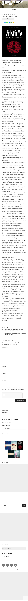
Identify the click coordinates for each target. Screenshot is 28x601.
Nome (4, 366)
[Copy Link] (13, 22)
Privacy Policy (5, 556)
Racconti (6, 327)
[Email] (11, 22)
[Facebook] (3, 22)
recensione (7, 333)
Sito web (4, 380)
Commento (5, 347)
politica (18, 332)
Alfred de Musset (6, 428)
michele (14, 14)
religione (13, 333)
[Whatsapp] (7, 22)
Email (4, 373)
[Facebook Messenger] (9, 22)
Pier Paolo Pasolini (6, 433)
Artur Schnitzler (6, 431)
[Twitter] (5, 22)
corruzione (7, 329)
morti (9, 330)
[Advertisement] (14, 478)
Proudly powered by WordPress (16, 569)
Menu (14, 9)
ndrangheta (15, 330)
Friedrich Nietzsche (6, 422)
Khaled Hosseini (6, 425)
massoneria (14, 329)
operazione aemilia (9, 332)
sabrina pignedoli (9, 334)
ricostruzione (21, 333)
